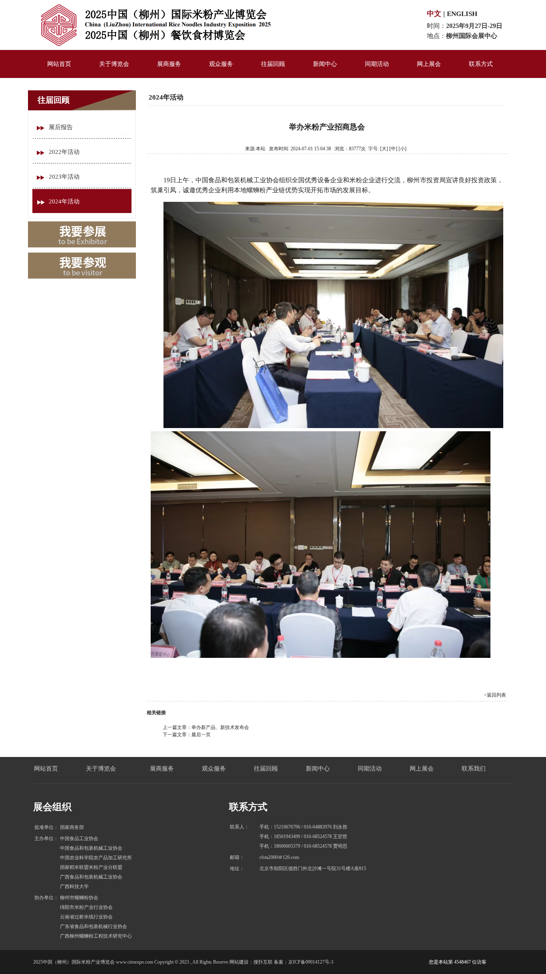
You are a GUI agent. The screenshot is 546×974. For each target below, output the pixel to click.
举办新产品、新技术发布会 (220, 727)
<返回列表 (495, 695)
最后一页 (201, 734)
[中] (393, 148)
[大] (384, 148)
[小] (403, 148)
